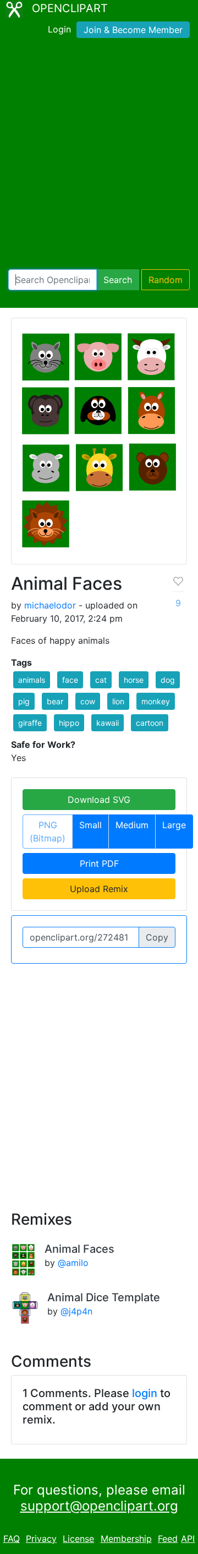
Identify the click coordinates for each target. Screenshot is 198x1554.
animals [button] (31, 679)
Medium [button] (132, 824)
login (144, 1393)
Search (117, 279)
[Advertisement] (99, 156)
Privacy (41, 1538)
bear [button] (55, 701)
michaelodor (50, 605)
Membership (126, 1538)
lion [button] (118, 701)
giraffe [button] (30, 722)
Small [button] (90, 824)
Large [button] (174, 824)
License (78, 1538)
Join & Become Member (133, 29)
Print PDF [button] (99, 863)
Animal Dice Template (103, 1297)
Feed (168, 1538)
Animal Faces (79, 1249)
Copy (157, 937)
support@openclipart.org (99, 1506)
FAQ (11, 1538)
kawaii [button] (107, 722)
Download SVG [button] (99, 799)
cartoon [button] (149, 722)
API (188, 1538)
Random (165, 279)
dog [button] (168, 679)
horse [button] (134, 679)
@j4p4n (76, 1311)
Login (59, 29)
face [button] (70, 679)
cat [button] (101, 679)
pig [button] (24, 701)
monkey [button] (155, 701)
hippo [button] (69, 722)
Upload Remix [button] (99, 888)
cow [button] (87, 701)
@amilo (73, 1262)
